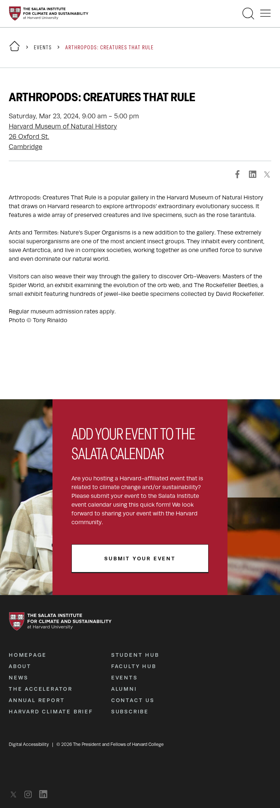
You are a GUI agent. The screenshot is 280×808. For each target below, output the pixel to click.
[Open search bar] (248, 13)
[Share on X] (266, 174)
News (18, 678)
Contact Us (133, 700)
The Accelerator (41, 689)
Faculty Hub (133, 666)
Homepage (27, 655)
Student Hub (135, 655)
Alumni (124, 689)
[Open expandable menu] (265, 13)
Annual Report (37, 700)
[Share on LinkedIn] (252, 174)
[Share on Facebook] (237, 174)
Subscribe (130, 711)
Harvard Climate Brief (51, 711)
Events (43, 48)
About (20, 666)
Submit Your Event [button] (140, 558)
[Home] (14, 50)
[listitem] (15, 794)
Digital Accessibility (29, 744)
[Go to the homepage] (49, 13)
